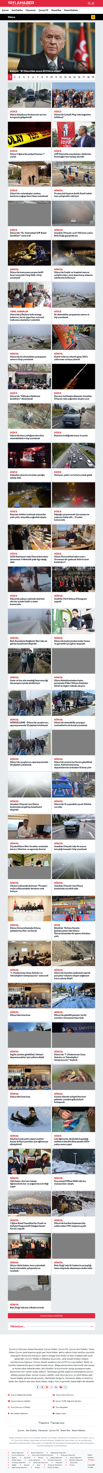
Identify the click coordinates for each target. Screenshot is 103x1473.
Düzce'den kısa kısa (20, 1015)
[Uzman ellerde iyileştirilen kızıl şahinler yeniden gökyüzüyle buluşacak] (73, 1077)
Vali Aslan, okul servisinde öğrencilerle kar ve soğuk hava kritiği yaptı (29, 1184)
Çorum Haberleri (17, 1455)
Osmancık (31, 10)
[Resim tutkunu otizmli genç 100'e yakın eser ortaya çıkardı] (73, 337)
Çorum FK (43, 10)
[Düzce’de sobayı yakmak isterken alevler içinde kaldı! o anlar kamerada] (29, 579)
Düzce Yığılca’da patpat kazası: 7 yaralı (27, 155)
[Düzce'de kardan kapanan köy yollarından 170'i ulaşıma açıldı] (73, 1203)
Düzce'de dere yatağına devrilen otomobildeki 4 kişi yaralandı (27, 437)
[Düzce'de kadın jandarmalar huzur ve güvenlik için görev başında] (73, 621)
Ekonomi (27, 1458)
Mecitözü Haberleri (54, 1460)
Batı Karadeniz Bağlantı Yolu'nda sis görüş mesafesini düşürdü (28, 642)
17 (84, 77)
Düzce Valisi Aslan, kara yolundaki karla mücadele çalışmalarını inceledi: (27, 1268)
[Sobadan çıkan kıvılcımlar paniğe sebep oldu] (29, 455)
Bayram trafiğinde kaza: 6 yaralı (71, 435)
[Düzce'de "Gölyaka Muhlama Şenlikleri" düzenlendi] (29, 376)
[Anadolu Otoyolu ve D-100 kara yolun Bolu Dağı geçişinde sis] (73, 213)
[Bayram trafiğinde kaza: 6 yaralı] (73, 416)
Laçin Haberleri (34, 1460)
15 (74, 77)
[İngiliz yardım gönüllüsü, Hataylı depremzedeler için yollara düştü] (29, 1035)
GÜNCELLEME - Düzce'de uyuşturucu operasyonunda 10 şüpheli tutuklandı (29, 724)
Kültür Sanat (16, 1460)
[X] (42, 1387)
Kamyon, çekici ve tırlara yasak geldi (73, 474)
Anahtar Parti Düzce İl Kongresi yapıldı (70, 600)
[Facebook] (38, 1387)
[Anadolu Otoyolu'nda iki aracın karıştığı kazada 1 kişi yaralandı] (73, 827)
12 (61, 77)
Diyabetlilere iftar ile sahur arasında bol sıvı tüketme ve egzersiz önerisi (29, 848)
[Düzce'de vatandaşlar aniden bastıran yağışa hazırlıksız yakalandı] (29, 174)
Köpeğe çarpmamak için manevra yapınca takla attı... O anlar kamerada (71, 517)
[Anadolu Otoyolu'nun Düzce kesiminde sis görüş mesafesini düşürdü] (29, 784)
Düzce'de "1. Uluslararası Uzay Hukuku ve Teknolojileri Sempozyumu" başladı (70, 1057)
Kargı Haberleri (75, 1458)
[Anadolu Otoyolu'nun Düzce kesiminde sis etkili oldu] (73, 866)
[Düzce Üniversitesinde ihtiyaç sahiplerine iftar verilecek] (29, 908)
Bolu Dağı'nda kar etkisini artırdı (27, 1307)
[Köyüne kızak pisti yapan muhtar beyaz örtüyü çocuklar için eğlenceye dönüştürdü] (29, 1119)
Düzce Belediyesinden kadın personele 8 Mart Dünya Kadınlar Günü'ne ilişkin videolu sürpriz (71, 683)
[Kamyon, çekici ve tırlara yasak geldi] (73, 455)
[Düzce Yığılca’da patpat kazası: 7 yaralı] (29, 134)
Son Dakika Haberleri (19, 1413)
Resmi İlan (56, 10)
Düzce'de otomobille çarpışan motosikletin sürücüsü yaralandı (70, 724)
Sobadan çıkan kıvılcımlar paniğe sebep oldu (27, 476)
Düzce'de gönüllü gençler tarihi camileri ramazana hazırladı (70, 1016)
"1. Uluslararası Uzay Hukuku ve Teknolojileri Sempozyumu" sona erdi (29, 974)
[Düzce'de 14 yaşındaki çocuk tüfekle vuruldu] (73, 784)
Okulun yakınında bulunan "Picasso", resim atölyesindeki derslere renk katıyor (29, 888)
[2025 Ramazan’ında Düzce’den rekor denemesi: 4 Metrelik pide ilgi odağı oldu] (29, 537)
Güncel (40, 1458)
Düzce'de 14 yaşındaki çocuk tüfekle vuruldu (72, 805)
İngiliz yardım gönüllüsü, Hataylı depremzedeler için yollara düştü (27, 1056)
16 (79, 77)
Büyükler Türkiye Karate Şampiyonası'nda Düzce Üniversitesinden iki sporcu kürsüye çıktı (72, 932)
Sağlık (13, 1465)
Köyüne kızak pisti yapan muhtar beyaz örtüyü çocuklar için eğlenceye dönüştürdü (29, 1141)
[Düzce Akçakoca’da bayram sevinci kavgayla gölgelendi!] (29, 95)
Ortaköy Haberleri (18, 1463)
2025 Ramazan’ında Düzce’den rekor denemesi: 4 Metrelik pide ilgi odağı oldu (29, 559)
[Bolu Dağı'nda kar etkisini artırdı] (29, 1288)
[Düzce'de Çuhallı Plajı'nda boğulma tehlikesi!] (73, 95)
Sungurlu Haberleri (54, 1465)
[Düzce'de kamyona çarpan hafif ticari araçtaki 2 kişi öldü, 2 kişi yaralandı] (29, 253)
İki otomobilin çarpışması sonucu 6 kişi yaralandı (71, 316)
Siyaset (26, 1465)
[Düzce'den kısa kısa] (29, 995)
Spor (38, 1465)
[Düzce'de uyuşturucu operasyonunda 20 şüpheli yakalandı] (29, 742)
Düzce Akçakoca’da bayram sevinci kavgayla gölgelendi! (28, 116)
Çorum (5, 10)
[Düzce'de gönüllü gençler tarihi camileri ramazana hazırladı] (73, 995)
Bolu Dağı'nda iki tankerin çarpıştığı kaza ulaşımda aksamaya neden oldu (73, 1267)
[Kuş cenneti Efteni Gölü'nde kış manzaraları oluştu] (73, 1161)
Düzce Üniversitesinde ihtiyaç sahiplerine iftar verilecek (25, 929)
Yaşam (37, 1467)
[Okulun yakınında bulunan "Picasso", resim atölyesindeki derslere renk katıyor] (29, 866)
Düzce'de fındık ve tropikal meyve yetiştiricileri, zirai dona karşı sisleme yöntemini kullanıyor (73, 275)
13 (65, 77)
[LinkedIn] (56, 1387)
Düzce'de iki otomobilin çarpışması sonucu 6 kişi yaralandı (28, 358)
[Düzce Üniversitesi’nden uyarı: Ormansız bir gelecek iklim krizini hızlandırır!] (73, 537)
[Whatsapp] (65, 1387)
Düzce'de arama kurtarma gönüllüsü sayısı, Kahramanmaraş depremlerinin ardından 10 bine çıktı (73, 765)
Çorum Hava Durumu (65, 1395)
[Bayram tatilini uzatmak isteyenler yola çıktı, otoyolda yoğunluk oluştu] (29, 495)
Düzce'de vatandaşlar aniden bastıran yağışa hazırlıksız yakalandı (29, 195)
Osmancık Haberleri (40, 1463)
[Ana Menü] (93, 3)
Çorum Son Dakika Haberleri (42, 1455)
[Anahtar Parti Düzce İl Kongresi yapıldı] (73, 579)
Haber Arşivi (61, 1413)
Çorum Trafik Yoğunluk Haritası (68, 1401)
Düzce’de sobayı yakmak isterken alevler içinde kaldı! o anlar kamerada (27, 601)
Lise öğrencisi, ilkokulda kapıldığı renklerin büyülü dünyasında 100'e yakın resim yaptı (71, 1141)
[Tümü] (92, 1326)
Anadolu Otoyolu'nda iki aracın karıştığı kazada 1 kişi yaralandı (70, 848)
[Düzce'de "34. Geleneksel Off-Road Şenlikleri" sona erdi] (29, 213)
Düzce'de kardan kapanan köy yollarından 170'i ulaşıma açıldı (70, 1224)
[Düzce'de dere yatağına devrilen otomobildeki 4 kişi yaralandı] (29, 416)
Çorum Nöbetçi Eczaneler (21, 1395)
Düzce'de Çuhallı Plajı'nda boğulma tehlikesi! (72, 116)
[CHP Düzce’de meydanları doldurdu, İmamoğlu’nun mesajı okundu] (73, 134)
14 (70, 77)
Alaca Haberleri (17, 1453)
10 (51, 77)
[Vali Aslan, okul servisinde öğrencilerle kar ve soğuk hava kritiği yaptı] (29, 1161)
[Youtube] (61, 1387)
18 (88, 77)
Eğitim (14, 1458)
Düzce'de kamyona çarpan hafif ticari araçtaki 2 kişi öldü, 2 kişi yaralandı (26, 275)
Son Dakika (17, 10)
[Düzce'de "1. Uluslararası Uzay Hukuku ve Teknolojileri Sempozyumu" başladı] (73, 1035)
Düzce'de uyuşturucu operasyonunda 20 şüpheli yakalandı (29, 763)
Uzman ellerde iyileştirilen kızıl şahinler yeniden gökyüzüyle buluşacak (70, 1099)
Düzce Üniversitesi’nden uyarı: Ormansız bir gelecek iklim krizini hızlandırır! (71, 559)
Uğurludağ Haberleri (19, 1467)
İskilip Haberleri (56, 1458)
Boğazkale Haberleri (58, 1453)
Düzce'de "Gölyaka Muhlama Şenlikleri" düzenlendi (25, 397)
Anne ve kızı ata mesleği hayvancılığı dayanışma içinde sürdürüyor (29, 682)
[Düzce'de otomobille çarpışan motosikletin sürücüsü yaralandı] (73, 703)
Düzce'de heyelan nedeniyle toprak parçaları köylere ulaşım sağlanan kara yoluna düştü (72, 975)
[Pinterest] (47, 1387)
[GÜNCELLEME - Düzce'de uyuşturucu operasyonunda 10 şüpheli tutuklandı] (29, 703)
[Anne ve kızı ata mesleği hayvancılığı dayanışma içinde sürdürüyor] (29, 661)
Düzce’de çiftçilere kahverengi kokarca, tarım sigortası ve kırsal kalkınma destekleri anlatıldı (27, 317)
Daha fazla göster (51, 1315)
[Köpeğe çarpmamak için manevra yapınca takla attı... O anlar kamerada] (73, 495)
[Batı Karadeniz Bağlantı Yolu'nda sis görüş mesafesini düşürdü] (29, 621)
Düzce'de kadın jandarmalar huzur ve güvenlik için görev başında (72, 642)
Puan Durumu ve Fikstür (20, 1407)
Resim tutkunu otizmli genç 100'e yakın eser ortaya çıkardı (71, 358)
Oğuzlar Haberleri (76, 1460)
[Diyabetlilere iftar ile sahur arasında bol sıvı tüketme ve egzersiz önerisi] (29, 827)
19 (93, 77)
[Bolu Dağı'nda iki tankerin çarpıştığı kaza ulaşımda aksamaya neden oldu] (73, 1246)
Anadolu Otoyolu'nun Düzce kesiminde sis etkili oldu (68, 887)
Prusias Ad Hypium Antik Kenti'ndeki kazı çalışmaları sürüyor (73, 195)
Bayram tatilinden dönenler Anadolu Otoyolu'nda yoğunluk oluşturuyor (73, 397)
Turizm (71, 1465)
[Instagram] (51, 1387)
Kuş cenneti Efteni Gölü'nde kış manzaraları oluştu (70, 1182)
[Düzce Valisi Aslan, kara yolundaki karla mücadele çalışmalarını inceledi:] (29, 1246)
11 (56, 77)
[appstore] (44, 1422)
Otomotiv (58, 1463)
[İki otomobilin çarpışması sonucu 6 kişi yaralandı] (73, 295)
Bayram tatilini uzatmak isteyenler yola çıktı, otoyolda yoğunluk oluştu (28, 516)
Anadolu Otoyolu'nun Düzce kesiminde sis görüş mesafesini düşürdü (26, 807)
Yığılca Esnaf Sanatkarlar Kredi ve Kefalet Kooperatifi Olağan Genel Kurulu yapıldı (28, 1226)
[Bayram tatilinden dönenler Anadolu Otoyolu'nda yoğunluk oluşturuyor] (73, 376)
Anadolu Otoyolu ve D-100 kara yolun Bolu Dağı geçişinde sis (73, 234)
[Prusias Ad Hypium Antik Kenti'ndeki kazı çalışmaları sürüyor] (73, 174)
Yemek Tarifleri (53, 1467)
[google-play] (57, 1422)
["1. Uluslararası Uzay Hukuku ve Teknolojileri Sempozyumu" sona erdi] (29, 953)
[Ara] (89, 3)
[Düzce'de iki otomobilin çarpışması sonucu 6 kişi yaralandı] (29, 337)
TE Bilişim (91, 1460)
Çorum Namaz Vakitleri (21, 1401)
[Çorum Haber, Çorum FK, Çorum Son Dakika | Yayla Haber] (21, 3)
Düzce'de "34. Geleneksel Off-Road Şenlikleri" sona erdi (28, 234)
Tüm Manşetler (62, 1407)
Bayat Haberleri (37, 1453)
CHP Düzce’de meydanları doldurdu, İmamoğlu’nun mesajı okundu (73, 155)
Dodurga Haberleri (67, 1455)
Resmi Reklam (71, 10)
